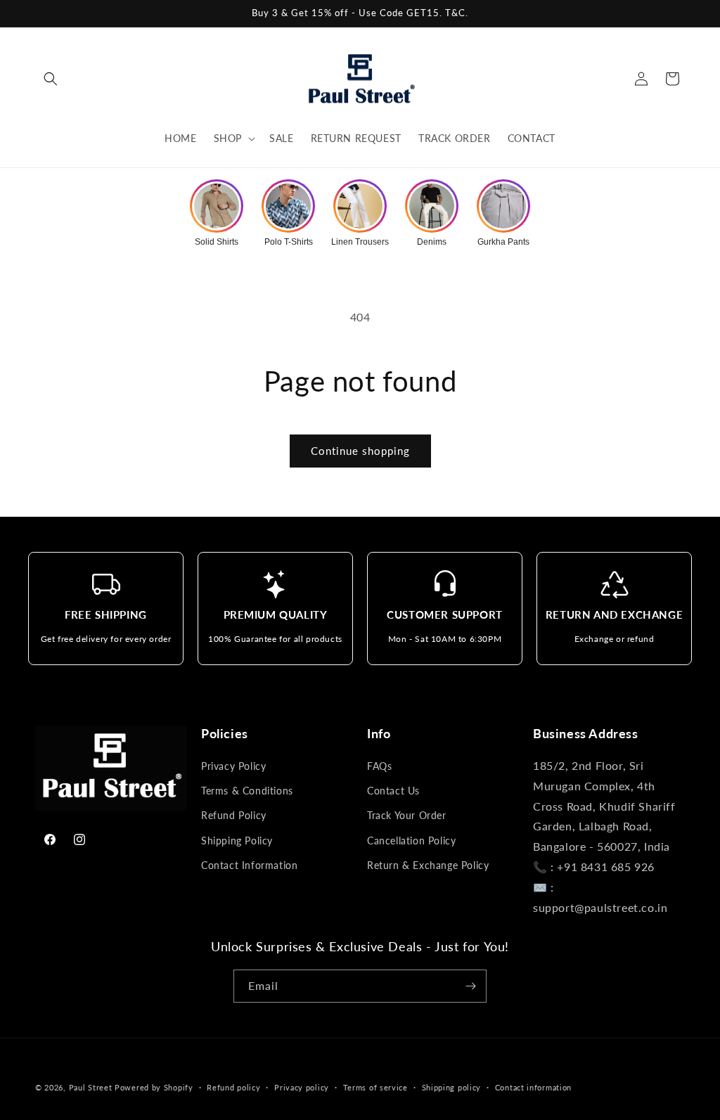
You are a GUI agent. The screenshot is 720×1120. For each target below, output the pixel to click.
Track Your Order (406, 815)
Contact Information (249, 865)
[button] (50, 78)
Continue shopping (360, 450)
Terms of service (375, 1087)
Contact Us (393, 791)
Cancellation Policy (411, 841)
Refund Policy (233, 815)
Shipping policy (452, 1087)
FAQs (379, 766)
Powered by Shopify (154, 1087)
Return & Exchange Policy (428, 865)
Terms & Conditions (247, 791)
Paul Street (90, 1087)
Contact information (533, 1087)
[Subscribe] (470, 986)
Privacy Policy (233, 766)
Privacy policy (301, 1087)
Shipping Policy (237, 841)
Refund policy (233, 1087)
